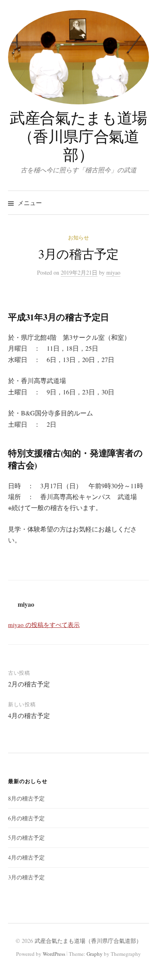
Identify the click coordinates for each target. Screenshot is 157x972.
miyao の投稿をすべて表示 (44, 624)
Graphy (95, 953)
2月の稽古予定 (29, 684)
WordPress (54, 953)
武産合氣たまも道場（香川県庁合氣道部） (78, 136)
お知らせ (78, 237)
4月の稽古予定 (29, 715)
